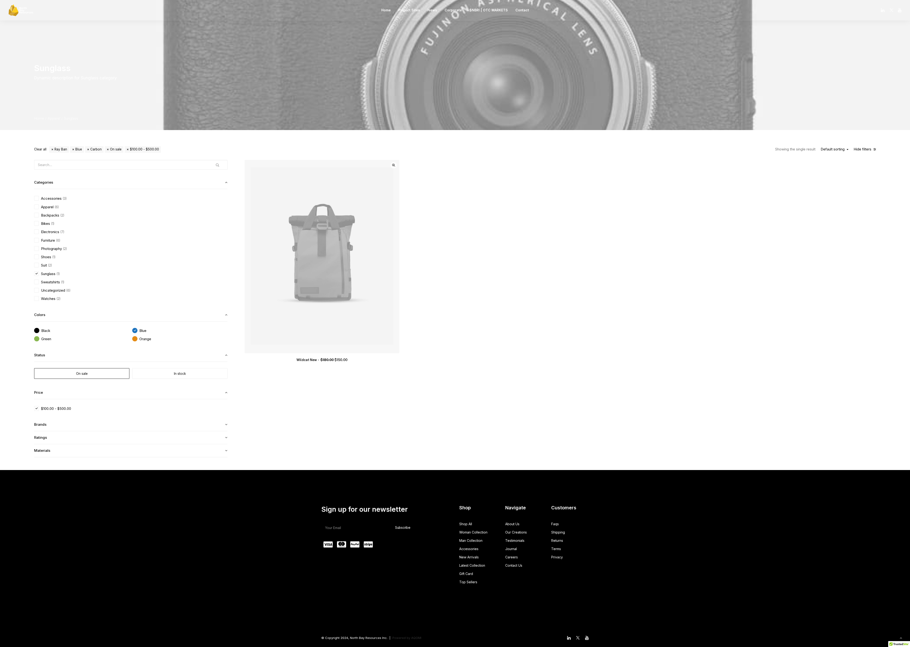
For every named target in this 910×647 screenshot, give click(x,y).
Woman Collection (473, 532)
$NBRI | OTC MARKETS (488, 10)
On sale (116, 149)
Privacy (557, 557)
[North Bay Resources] (21, 10)
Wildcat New (321, 360)
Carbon (96, 149)
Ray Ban (61, 149)
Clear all (40, 149)
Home (386, 10)
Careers (511, 557)
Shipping (558, 532)
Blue (78, 149)
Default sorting (833, 149)
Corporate (453, 10)
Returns (557, 540)
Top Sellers (468, 582)
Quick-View (394, 165)
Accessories (468, 549)
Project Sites (409, 10)
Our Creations (516, 532)
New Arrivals (469, 557)
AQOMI (416, 638)
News (432, 10)
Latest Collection (472, 565)
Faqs (555, 524)
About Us (512, 524)
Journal (511, 549)
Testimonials (514, 540)
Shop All (465, 524)
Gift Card (466, 574)
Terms (556, 549)
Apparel (54, 118)
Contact (522, 10)
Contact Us (513, 565)
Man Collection (470, 540)
